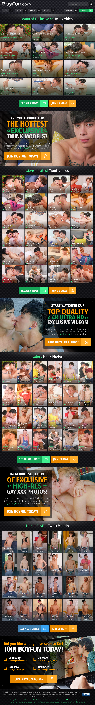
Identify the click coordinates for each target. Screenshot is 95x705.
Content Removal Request (18, 702)
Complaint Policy (23, 700)
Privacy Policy (13, 700)
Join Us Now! (59, 103)
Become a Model (80, 700)
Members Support (50, 700)
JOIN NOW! (84, 10)
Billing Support (60, 700)
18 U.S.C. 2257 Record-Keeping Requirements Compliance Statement (44, 702)
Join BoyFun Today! (22, 156)
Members (69, 10)
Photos (32, 10)
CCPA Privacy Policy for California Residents (74, 702)
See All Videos (29, 103)
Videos (19, 10)
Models (46, 10)
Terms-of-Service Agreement (36, 700)
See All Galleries (29, 459)
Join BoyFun (26, 148)
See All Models (29, 628)
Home (5, 10)
